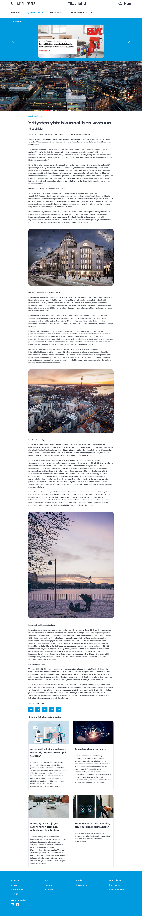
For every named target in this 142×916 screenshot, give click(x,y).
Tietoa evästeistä (116, 889)
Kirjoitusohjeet (17, 889)
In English (15, 894)
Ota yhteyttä (114, 885)
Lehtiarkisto (57, 12)
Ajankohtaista (35, 12)
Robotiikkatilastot (81, 12)
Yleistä (14, 885)
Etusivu (15, 12)
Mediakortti (81, 885)
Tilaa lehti (77, 3)
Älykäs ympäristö (35, 116)
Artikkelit (48, 885)
